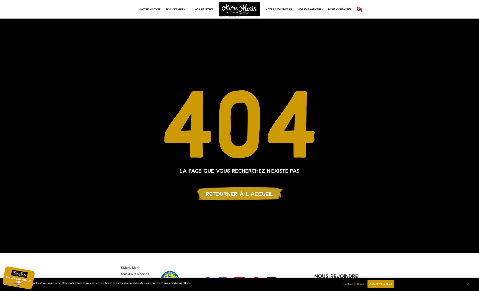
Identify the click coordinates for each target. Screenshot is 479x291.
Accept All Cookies (381, 283)
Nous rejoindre (336, 276)
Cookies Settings (354, 283)
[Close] (468, 284)
